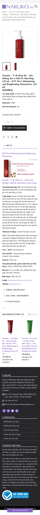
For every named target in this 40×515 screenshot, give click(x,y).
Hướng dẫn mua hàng (11, 421)
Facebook (4, 137)
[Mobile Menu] (4, 6)
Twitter (8, 137)
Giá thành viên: (7, 115)
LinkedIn (12, 137)
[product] (10, 327)
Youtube (12, 410)
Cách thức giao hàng (11, 430)
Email (16, 137)
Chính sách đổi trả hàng (12, 434)
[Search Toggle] (36, 6)
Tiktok (16, 410)
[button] (29, 314)
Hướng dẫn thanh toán (11, 426)
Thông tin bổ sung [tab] (15, 290)
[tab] (20, 306)
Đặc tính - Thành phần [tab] (17, 296)
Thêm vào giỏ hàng (15, 128)
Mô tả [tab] (9, 145)
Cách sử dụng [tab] (13, 301)
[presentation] (5, 44)
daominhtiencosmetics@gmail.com (20, 280)
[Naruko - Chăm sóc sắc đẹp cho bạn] (20, 7)
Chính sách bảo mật (11, 438)
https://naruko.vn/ (15, 284)
